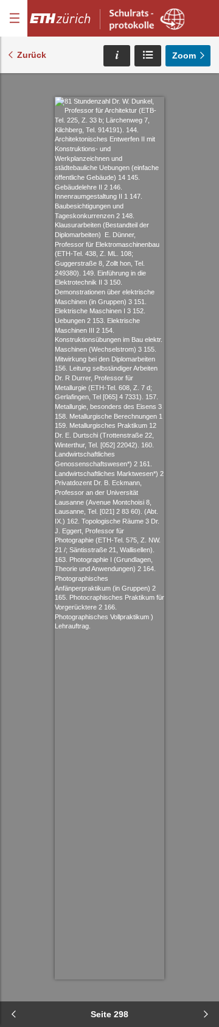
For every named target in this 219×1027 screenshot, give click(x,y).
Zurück (31, 55)
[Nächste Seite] (205, 1014)
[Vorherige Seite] (13, 1014)
